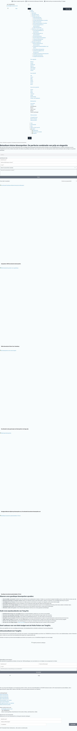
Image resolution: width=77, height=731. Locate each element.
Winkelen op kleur (36, 16)
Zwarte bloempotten (37, 18)
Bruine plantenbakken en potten (40, 23)
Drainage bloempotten (38, 55)
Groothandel (33, 124)
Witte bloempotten (37, 17)
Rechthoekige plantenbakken (39, 37)
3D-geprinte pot (35, 14)
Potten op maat (21, 622)
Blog (31, 126)
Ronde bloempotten (37, 36)
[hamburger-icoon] (29, 9)
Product (32, 11)
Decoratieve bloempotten (38, 49)
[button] (29, 5)
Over (31, 123)
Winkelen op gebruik (36, 42)
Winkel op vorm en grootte (37, 29)
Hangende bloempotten (38, 56)
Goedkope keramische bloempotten (41, 53)
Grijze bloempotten (37, 27)
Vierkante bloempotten (38, 39)
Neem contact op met (35, 127)
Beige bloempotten (37, 21)
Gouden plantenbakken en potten (40, 20)
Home (31, 10)
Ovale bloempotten (37, 40)
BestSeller (34, 13)
